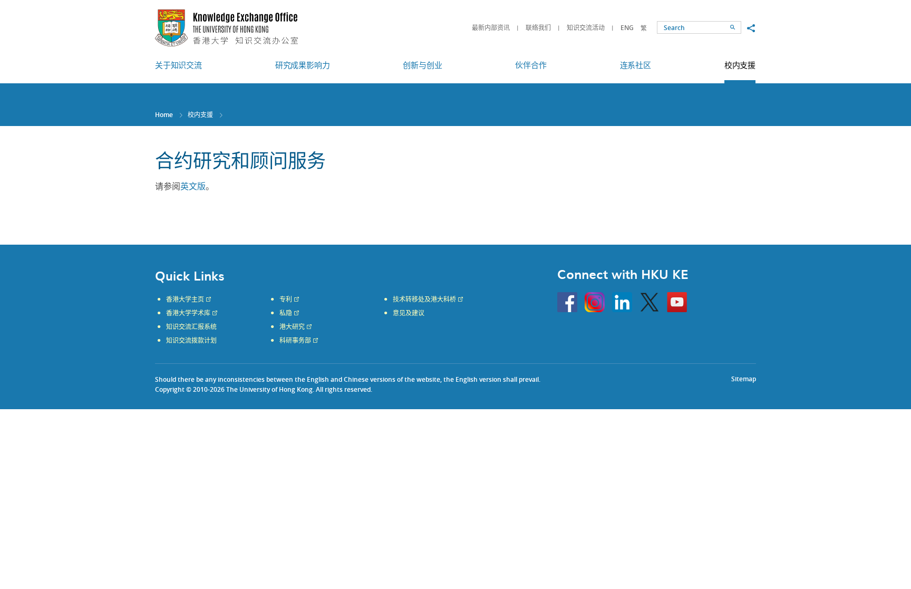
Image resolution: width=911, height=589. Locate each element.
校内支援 (200, 114)
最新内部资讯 (491, 27)
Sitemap (743, 378)
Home (164, 114)
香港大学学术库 (188, 313)
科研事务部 (295, 340)
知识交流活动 (586, 27)
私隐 (285, 313)
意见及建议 (408, 313)
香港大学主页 (185, 299)
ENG (627, 27)
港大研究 (292, 327)
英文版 (193, 186)
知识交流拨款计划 (191, 340)
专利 (285, 299)
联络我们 (538, 27)
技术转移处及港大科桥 (424, 299)
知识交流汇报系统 (191, 327)
